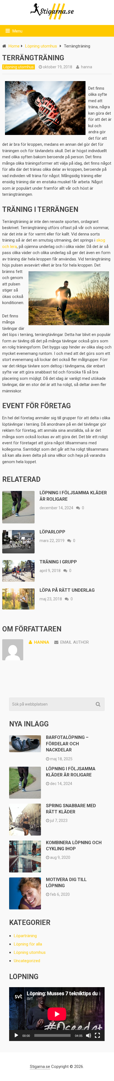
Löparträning (25, 935)
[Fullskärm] (97, 1035)
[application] (57, 1014)
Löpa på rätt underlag (67, 590)
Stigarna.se (40, 1066)
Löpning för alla (28, 944)
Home (14, 46)
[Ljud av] (88, 1035)
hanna (86, 67)
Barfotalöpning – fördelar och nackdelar (67, 744)
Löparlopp (52, 532)
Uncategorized (27, 960)
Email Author (74, 642)
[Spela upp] (16, 1035)
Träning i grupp (58, 562)
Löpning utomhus (41, 46)
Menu (17, 31)
